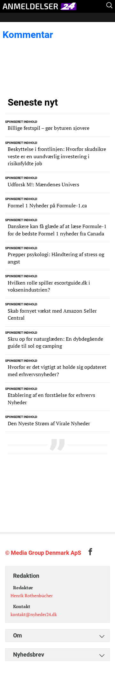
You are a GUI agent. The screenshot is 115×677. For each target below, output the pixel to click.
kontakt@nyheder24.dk (34, 614)
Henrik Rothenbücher (32, 595)
